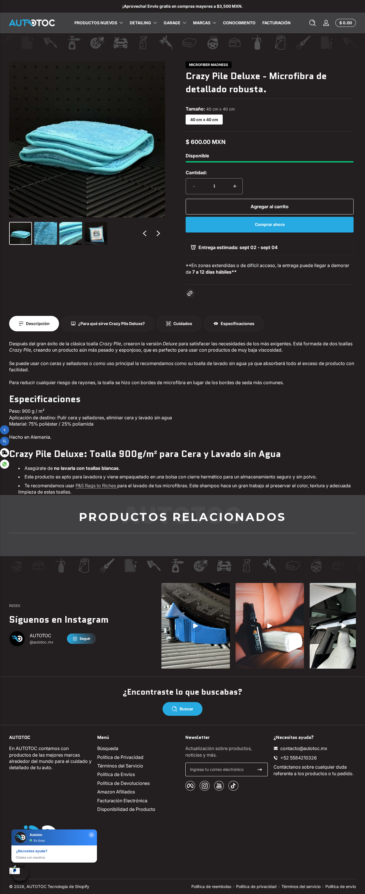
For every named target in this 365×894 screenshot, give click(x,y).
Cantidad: (196, 172)
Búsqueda (107, 748)
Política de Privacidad (120, 757)
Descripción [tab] (38, 323)
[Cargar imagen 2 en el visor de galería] (45, 233)
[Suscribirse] (260, 769)
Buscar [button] (186, 708)
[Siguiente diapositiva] (158, 233)
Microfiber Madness (208, 65)
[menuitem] (138, 748)
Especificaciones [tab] (237, 323)
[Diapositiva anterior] (144, 233)
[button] (312, 23)
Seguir (85, 638)
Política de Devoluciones (123, 783)
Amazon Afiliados (116, 792)
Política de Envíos (116, 774)
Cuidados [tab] (182, 323)
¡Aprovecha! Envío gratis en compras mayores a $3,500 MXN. (182, 6)
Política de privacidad (256, 886)
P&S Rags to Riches (96, 485)
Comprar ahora (270, 224)
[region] (182, 6)
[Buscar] (312, 22)
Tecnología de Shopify (68, 886)
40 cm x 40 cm (204, 119)
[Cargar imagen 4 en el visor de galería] (95, 233)
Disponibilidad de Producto (126, 809)
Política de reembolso (211, 886)
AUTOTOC (36, 886)
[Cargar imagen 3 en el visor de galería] (70, 233)
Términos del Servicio (120, 766)
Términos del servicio (301, 886)
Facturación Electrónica (122, 800)
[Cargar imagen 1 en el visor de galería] (20, 233)
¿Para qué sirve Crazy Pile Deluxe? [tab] (111, 323)
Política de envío (340, 886)
